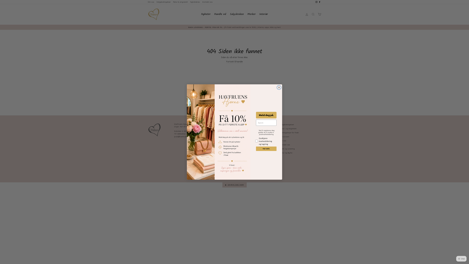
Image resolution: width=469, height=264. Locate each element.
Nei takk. (266, 148)
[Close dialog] (279, 87)
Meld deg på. (266, 115)
